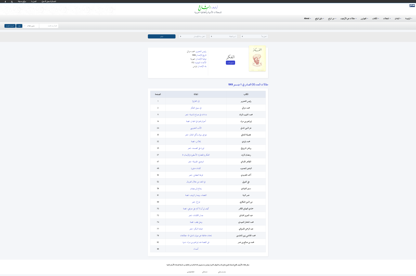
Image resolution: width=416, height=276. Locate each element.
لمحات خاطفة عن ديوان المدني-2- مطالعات (196, 235)
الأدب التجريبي (196, 128)
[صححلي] (222, 272)
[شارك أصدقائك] (5, 1)
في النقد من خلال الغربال (196, 182)
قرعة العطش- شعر (196, 175)
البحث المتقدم (10, 25)
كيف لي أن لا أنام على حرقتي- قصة (196, 209)
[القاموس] (190, 272)
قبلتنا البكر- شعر (196, 229)
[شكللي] (204, 272)
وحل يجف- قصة (196, 222)
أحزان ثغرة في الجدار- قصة (196, 121)
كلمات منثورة (196, 168)
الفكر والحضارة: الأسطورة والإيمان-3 (196, 155)
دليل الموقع (318, 18)
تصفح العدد (230, 62)
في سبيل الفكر (196, 108)
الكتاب (374, 18)
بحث (19, 25)
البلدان (397, 18)
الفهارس (363, 18)
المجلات (386, 18)
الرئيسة (407, 18)
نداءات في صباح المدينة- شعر (196, 114)
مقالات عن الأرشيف (347, 18)
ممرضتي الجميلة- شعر (196, 162)
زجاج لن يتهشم (196, 188)
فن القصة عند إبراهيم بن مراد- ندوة (196, 242)
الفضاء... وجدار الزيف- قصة (196, 195)
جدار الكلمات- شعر (196, 215)
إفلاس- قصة (196, 141)
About (306, 18)
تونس (195, 66)
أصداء (196, 249)
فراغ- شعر (196, 202)
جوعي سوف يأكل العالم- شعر (196, 135)
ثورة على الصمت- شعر (196, 148)
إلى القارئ (196, 101)
